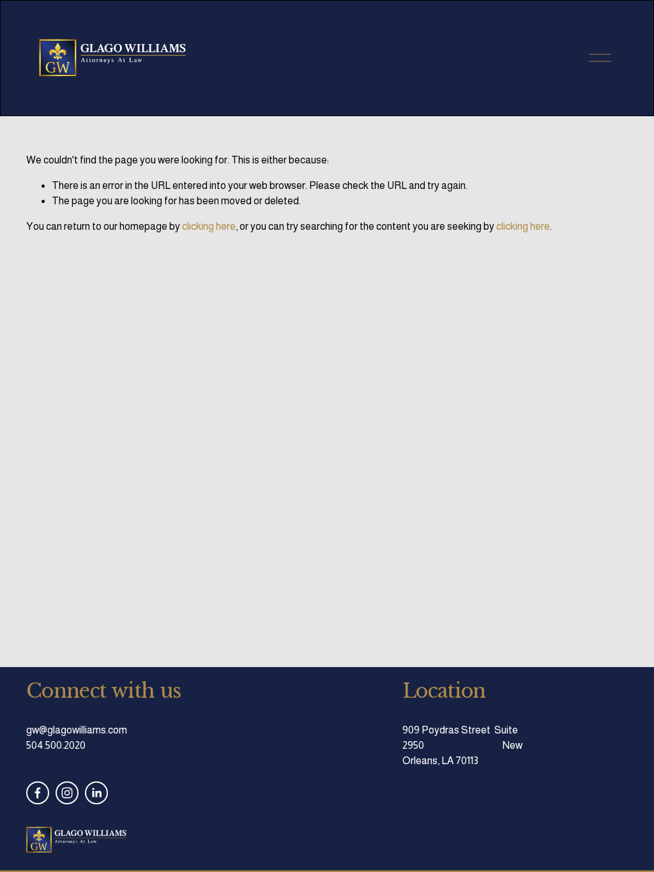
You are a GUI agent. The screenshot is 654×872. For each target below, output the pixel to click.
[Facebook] (37, 792)
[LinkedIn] (96, 792)
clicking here (209, 226)
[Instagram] (67, 792)
